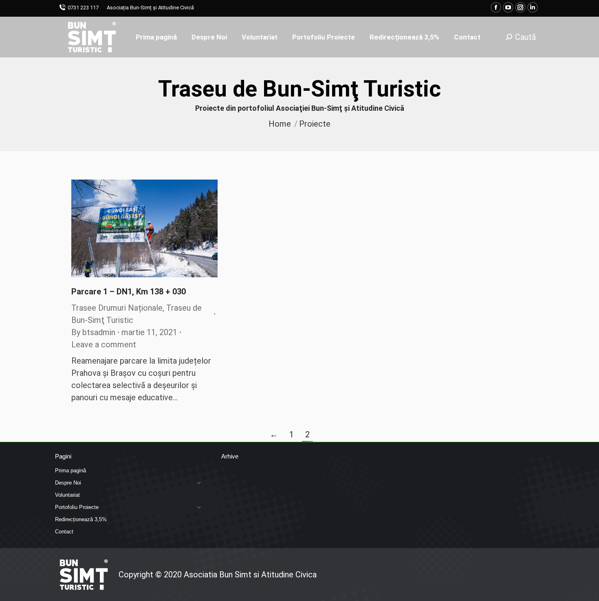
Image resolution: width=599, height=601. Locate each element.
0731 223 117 (83, 7)
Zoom (134, 228)
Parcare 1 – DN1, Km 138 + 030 (128, 291)
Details (156, 228)
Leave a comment (103, 344)
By (93, 332)
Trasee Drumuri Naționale (117, 308)
